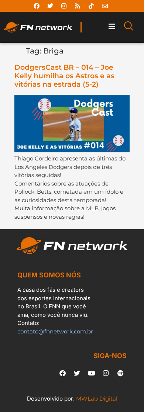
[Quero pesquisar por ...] (128, 27)
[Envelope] (105, 6)
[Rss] (77, 6)
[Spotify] (120, 373)
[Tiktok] (91, 6)
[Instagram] (64, 6)
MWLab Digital (96, 398)
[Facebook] (36, 6)
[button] (112, 26)
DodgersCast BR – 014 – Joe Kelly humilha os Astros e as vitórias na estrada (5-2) (64, 76)
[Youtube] (91, 373)
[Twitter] (50, 6)
